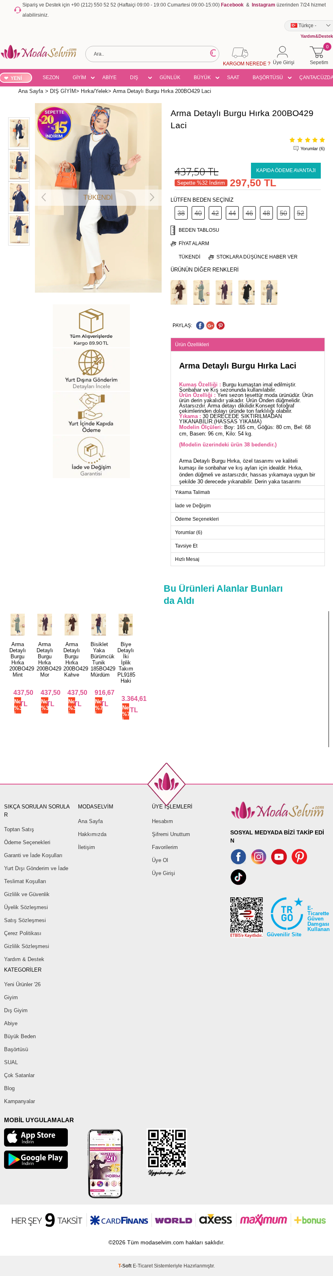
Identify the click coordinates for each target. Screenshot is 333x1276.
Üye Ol (160, 860)
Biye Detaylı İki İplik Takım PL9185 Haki (126, 662)
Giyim (11, 997)
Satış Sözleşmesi (25, 920)
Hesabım (162, 821)
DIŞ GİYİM (136, 79)
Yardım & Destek (24, 959)
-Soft (125, 1266)
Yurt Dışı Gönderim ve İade (36, 868)
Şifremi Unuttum (171, 834)
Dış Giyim (16, 1010)
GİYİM (79, 77)
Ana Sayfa (90, 821)
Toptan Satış (19, 829)
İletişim (86, 847)
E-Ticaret (143, 1266)
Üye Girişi (163, 873)
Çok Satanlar (19, 1075)
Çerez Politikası (22, 933)
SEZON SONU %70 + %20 (51, 79)
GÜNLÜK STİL (170, 79)
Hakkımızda (92, 834)
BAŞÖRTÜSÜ (268, 77)
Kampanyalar (19, 1101)
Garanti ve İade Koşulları (33, 855)
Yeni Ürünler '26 (22, 984)
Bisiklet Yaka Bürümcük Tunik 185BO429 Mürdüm (103, 659)
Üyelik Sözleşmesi (26, 907)
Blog (9, 1088)
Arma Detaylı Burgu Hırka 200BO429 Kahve (75, 659)
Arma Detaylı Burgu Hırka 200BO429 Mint (21, 659)
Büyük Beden (20, 1036)
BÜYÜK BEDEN (202, 79)
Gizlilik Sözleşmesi (26, 946)
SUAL (11, 1062)
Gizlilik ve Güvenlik (27, 894)
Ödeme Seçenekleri (27, 842)
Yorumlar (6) (313, 148)
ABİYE (109, 77)
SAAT (233, 77)
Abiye (10, 1023)
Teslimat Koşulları (25, 881)
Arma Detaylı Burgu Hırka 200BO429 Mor (49, 659)
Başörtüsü (16, 1049)
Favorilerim (165, 847)
